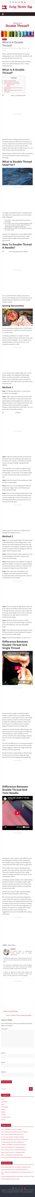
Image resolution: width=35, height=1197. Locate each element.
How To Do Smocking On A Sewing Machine (13, 1147)
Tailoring (3, 1114)
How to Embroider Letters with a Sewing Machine (14, 1169)
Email (3, 1062)
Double (4, 50)
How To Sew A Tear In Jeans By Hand (19, 1015)
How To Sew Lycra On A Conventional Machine (13, 1150)
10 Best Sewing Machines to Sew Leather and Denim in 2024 (17, 1176)
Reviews (3, 1112)
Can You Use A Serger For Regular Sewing (12, 1137)
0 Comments (24, 48)
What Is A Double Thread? (10, 80)
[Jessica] (6, 950)
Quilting (3, 1109)
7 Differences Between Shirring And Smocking (13, 1144)
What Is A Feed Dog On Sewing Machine (12, 1155)
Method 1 (8, 85)
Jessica (17, 48)
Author (5, 945)
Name (3, 1053)
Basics (4, 39)
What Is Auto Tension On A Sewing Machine (13, 1152)
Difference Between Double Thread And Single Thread (13, 88)
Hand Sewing (4, 1107)
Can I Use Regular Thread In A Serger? (11, 1129)
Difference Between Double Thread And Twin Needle (13, 91)
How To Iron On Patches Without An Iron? (12, 1134)
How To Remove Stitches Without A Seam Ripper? (14, 1132)
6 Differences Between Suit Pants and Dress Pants (14, 1139)
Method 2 (8, 86)
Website (3, 1072)
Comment (4, 1029)
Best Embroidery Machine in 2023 (10, 1179)
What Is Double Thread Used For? (11, 82)
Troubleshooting (5, 1117)
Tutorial (3, 1119)
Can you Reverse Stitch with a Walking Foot (12, 1142)
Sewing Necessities (10, 84)
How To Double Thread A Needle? (11, 83)
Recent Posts (11, 945)
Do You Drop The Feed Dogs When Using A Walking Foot (16, 1157)
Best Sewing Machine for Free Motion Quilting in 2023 (15, 1167)
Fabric (2, 1104)
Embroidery (4, 1102)
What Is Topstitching (10, 1011)
